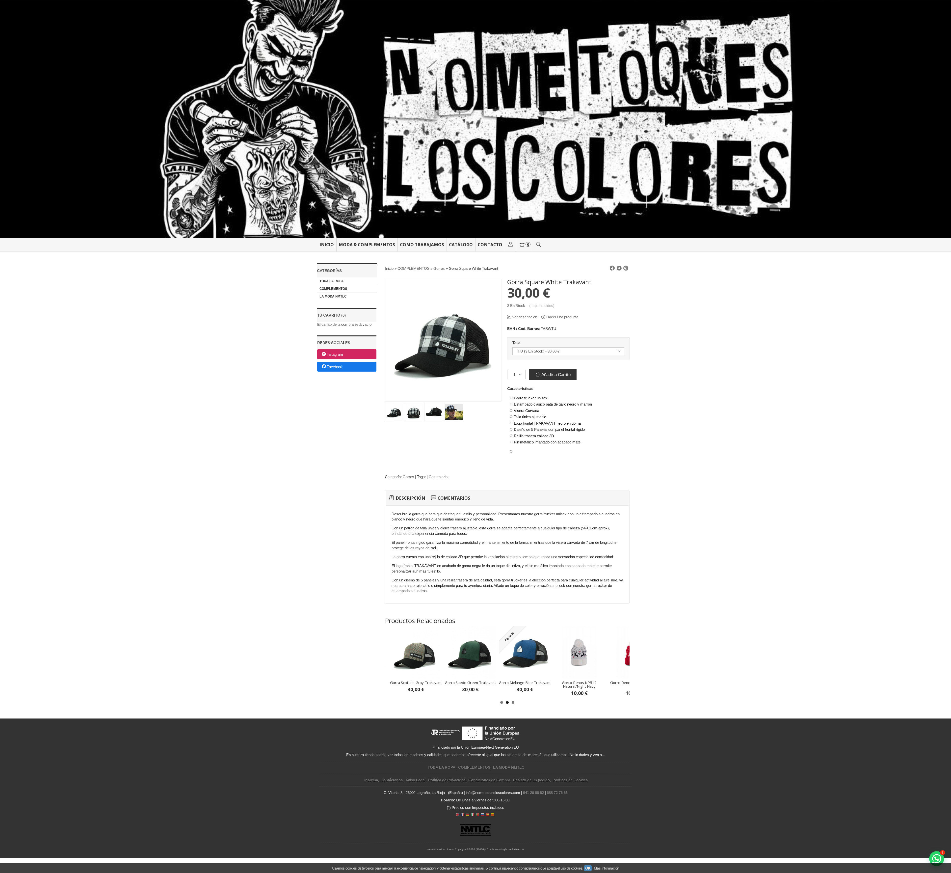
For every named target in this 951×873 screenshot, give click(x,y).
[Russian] (482, 815)
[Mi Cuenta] (510, 244)
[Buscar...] (538, 244)
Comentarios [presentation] (453, 498)
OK (588, 868)
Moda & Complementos (367, 244)
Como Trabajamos (422, 244)
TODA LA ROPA (331, 281)
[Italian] (473, 815)
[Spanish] (487, 815)
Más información (606, 868)
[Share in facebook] (612, 268)
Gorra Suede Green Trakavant (470, 682)
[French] (463, 815)
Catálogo (461, 244)
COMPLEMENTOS (333, 289)
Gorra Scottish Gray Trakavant (416, 682)
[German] (468, 815)
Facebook (335, 367)
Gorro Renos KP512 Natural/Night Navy (579, 684)
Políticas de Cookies (570, 780)
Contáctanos (392, 780)
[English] (458, 815)
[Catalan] (492, 815)
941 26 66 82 (533, 793)
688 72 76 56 (557, 793)
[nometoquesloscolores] (475, 119)
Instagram (335, 355)
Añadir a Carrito (555, 374)
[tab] (406, 498)
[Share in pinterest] (625, 268)
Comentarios (439, 477)
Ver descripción (524, 317)
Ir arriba (371, 780)
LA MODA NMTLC (332, 296)
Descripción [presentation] (410, 498)
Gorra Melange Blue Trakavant (525, 682)
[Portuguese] (477, 815)
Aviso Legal (415, 780)
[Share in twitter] (619, 268)
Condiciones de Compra (489, 780)
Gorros (408, 477)
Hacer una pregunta (562, 317)
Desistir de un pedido (531, 780)
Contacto (490, 244)
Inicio (326, 244)
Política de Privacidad (447, 780)
